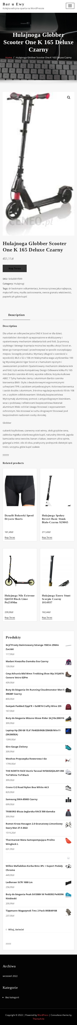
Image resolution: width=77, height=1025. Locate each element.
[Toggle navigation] (70, 6)
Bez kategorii (12, 997)
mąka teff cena (10, 292)
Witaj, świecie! (16, 929)
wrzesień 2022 (10, 976)
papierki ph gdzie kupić (15, 296)
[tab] (16, 316)
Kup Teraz (15, 268)
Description (16, 315)
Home (8, 57)
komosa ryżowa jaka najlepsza (55, 288)
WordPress (42, 1015)
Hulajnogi (19, 283)
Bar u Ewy (14, 4)
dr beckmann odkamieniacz (23, 288)
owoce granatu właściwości (56, 292)
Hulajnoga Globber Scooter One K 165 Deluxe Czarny (44, 57)
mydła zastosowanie (30, 292)
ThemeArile (38, 1018)
